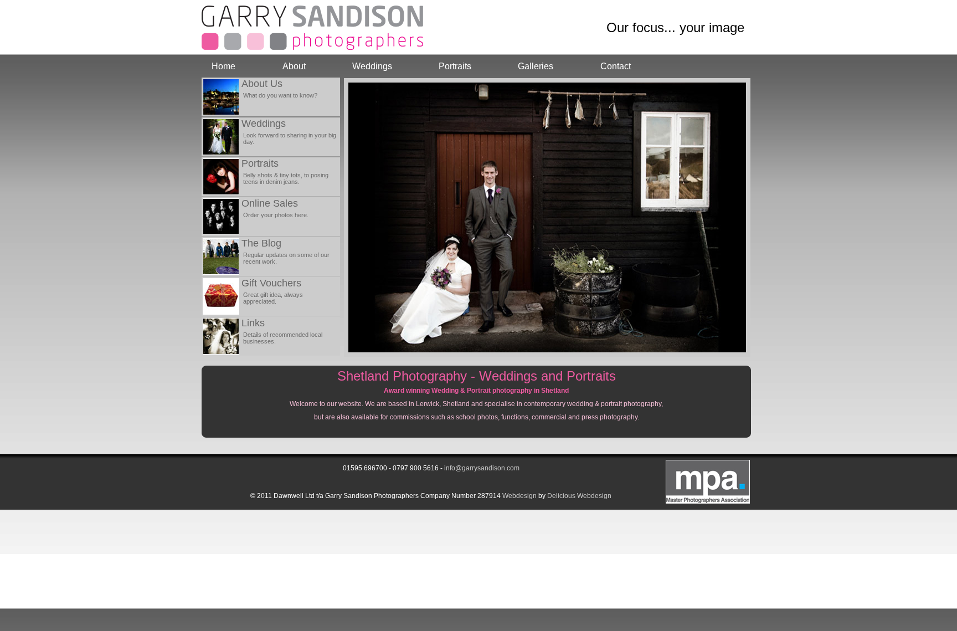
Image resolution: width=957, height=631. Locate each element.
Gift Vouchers (271, 283)
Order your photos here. (275, 215)
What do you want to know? (280, 95)
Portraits (455, 66)
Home (223, 66)
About (294, 66)
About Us (261, 83)
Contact (615, 66)
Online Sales (269, 203)
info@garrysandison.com (481, 468)
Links (253, 323)
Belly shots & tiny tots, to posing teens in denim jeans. (285, 178)
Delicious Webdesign (579, 496)
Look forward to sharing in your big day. (289, 138)
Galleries (535, 66)
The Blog (261, 243)
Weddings (372, 66)
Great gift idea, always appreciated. (273, 298)
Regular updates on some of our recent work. (286, 258)
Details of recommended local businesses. (282, 338)
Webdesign (519, 496)
